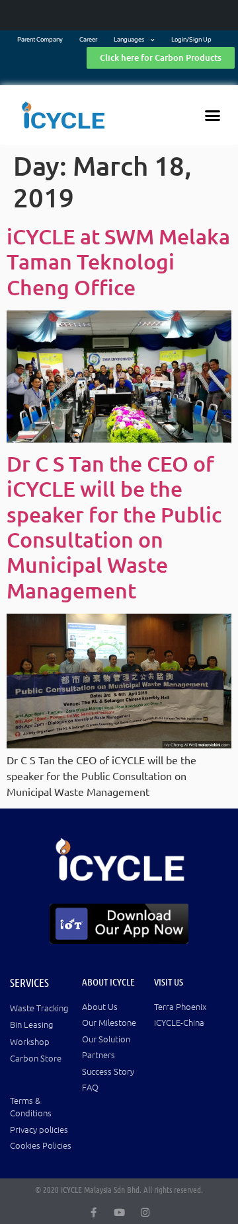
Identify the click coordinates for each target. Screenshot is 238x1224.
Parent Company (40, 40)
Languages (129, 40)
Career (88, 40)
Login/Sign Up (191, 40)
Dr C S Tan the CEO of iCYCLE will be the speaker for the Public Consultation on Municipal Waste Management (114, 526)
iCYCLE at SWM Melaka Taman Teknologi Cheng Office (118, 261)
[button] (212, 114)
